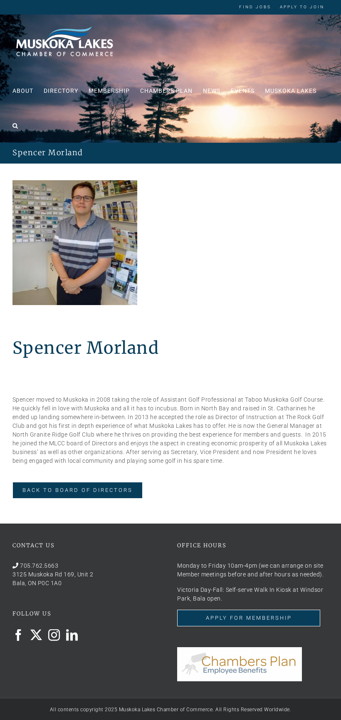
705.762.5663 (39, 565)
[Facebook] (18, 635)
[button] (15, 124)
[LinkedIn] (72, 635)
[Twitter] (36, 635)
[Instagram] (54, 635)
